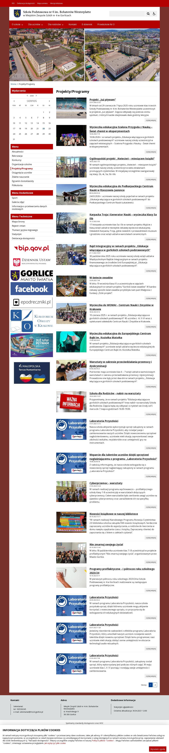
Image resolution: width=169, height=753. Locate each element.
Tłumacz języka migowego (25, 230)
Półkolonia (17, 185)
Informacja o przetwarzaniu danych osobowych (29, 207)
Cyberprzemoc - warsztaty (106, 483)
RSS (13, 3)
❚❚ (14, 76)
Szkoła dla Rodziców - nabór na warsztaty (115, 393)
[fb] (32, 294)
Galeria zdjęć (18, 202)
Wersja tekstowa (56, 3)
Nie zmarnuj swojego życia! (106, 544)
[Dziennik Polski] (32, 268)
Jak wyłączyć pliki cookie (55, 743)
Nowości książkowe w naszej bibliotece (114, 514)
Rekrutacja (17, 155)
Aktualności (17, 151)
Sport (14, 197)
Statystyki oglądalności (123, 707)
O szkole (16, 24)
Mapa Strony (18, 221)
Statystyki (17, 234)
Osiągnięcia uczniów (22, 172)
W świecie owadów (101, 277)
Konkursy (16, 160)
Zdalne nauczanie (20, 176)
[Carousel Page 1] (35, 76)
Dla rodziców (54, 24)
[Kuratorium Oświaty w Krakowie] (32, 331)
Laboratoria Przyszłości (104, 421)
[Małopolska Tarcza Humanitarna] (32, 387)
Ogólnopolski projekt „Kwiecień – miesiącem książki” (122, 158)
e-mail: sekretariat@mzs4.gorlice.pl (28, 712)
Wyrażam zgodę (157, 749)
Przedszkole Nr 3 (105, 24)
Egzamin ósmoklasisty (23, 181)
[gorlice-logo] (32, 280)
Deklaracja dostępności (26, 3)
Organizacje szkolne (22, 164)
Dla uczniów (34, 24)
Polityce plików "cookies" (103, 740)
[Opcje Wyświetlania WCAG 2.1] (154, 14)
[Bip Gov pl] (32, 254)
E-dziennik (87, 24)
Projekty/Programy (22, 168)
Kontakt (73, 24)
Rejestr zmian (18, 225)
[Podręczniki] (32, 307)
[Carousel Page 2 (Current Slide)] (37, 76)
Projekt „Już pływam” (103, 99)
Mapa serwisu (42, 3)
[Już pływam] (32, 356)
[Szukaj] (148, 14)
